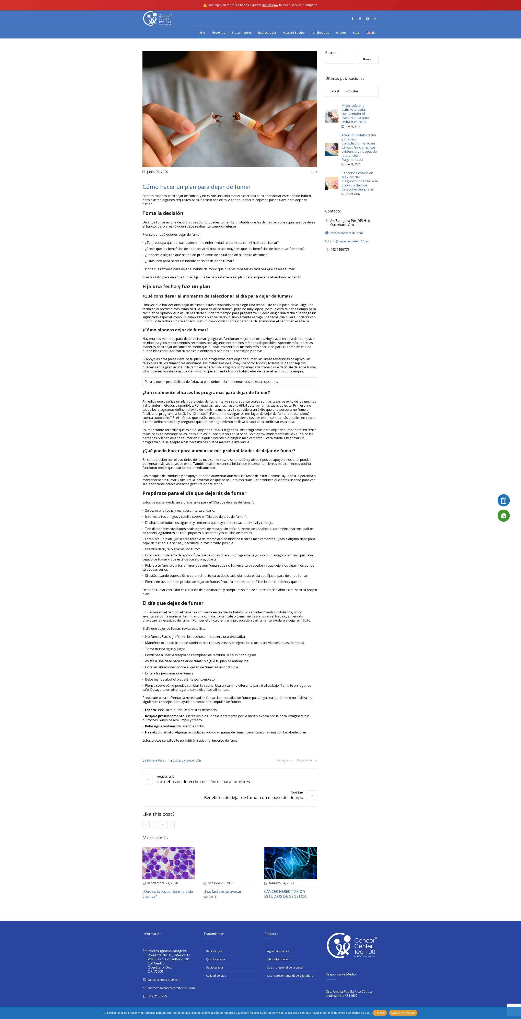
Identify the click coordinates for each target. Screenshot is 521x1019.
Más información (278, 959)
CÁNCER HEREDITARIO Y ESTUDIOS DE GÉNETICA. (285, 894)
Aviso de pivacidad (403, 1012)
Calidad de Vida (216, 975)
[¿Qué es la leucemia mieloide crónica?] (168, 863)
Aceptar (379, 1012)
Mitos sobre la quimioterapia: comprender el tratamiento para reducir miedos (355, 113)
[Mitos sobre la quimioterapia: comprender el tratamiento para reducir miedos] (331, 115)
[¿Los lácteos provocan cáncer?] (229, 863)
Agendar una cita (278, 951)
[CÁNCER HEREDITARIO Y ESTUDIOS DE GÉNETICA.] (290, 863)
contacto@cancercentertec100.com (171, 988)
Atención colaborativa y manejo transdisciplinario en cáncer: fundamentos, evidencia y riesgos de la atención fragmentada (359, 147)
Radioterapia (214, 967)
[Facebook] (352, 18)
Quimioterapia (215, 959)
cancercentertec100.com (346, 233)
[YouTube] (367, 18)
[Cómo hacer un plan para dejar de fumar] (229, 109)
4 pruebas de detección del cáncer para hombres (203, 781)
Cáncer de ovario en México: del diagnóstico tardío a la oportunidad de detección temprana (359, 181)
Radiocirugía (214, 951)
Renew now (270, 5)
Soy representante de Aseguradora (290, 975)
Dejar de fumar (307, 760)
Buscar (330, 52)
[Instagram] (360, 18)
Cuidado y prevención (187, 760)
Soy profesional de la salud (285, 967)
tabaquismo (285, 760)
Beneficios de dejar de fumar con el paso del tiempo (253, 797)
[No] (516, 1013)
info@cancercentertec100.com (350, 241)
